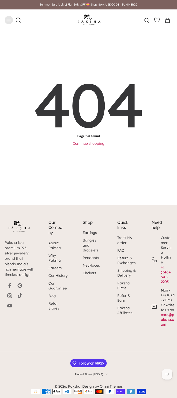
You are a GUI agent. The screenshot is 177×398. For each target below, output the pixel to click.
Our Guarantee (57, 285)
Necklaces (91, 265)
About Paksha (54, 245)
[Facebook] (10, 285)
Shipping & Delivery (126, 272)
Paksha (74, 386)
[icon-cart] (167, 20)
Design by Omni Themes (102, 386)
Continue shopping (88, 143)
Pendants (91, 258)
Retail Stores (53, 305)
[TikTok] (20, 296)
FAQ (120, 250)
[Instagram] (10, 296)
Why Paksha (54, 257)
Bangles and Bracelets (90, 245)
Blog (52, 296)
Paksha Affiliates (124, 310)
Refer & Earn (123, 298)
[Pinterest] (20, 285)
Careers (55, 268)
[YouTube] (10, 306)
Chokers (89, 273)
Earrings (90, 232)
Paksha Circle (123, 285)
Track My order (124, 240)
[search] (147, 20)
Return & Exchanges (126, 260)
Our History (58, 275)
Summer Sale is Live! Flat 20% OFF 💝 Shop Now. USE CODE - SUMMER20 (88, 4)
